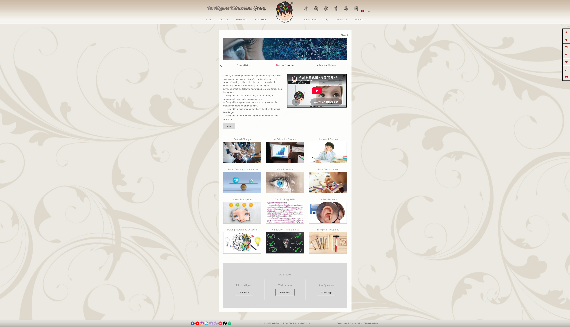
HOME (209, 20)
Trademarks (342, 323)
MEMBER (359, 20)
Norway (367, 11)
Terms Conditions (371, 323)
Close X (344, 35)
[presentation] (221, 65)
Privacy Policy (356, 323)
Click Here (244, 292)
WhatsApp (326, 292)
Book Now (285, 292)
